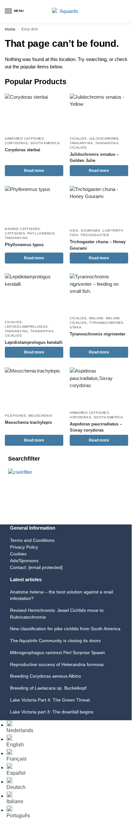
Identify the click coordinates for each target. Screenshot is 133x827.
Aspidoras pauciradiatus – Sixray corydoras (96, 427)
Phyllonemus (41, 233)
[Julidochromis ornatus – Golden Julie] (99, 113)
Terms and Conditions (32, 540)
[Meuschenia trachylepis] (34, 388)
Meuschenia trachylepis (28, 422)
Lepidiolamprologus (26, 326)
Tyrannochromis (106, 322)
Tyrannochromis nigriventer (97, 334)
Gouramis (90, 230)
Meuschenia (40, 415)
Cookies (18, 553)
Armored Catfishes (24, 138)
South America (45, 143)
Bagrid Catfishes (22, 229)
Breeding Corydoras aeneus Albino (45, 676)
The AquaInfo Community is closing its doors (55, 640)
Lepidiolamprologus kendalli (34, 342)
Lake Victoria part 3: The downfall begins (51, 711)
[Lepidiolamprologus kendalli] (34, 294)
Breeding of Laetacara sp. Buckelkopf (48, 688)
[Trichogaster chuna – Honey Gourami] (99, 205)
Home (10, 29)
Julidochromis (104, 138)
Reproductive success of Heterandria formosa (57, 664)
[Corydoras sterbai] (34, 113)
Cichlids (78, 138)
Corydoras (16, 143)
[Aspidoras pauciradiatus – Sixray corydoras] (99, 386)
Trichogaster (94, 235)
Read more (34, 170)
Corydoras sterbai (22, 149)
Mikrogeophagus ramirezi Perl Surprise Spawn (57, 652)
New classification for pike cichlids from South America (65, 628)
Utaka (76, 327)
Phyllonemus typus (24, 244)
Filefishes (15, 415)
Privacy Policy (24, 547)
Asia (74, 230)
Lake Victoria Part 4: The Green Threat (50, 699)
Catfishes (15, 233)
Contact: (36, 567)
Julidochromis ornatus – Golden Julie (94, 157)
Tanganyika (81, 143)
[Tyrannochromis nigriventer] (99, 292)
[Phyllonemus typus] (34, 204)
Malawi (96, 318)
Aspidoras (80, 417)
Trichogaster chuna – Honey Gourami (98, 245)
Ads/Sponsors (24, 560)
